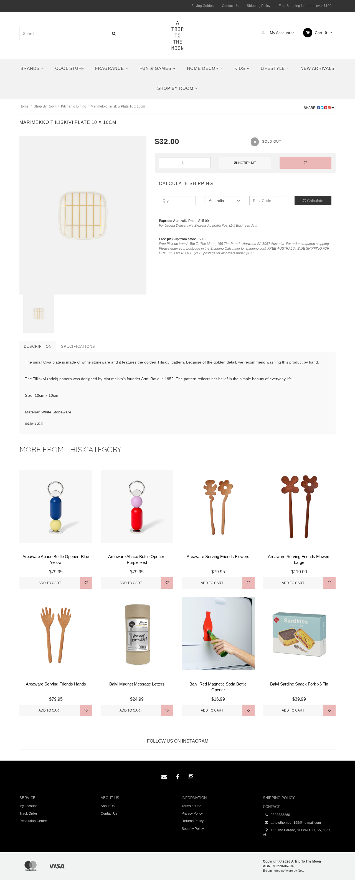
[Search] (114, 33)
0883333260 (280, 815)
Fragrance (110, 68)
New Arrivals (317, 68)
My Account (280, 32)
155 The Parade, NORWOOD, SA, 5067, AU (297, 832)
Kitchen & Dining (73, 106)
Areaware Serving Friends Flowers (218, 556)
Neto (301, 870)
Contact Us (230, 6)
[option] (82, 215)
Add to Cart (50, 583)
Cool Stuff (69, 68)
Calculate (314, 200)
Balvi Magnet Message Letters (136, 684)
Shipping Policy (258, 6)
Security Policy (193, 829)
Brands (31, 68)
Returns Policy (193, 821)
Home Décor (203, 68)
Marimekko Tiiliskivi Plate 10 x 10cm (118, 106)
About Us (108, 806)
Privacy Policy (192, 813)
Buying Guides (202, 6)
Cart (320, 32)
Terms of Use (191, 806)
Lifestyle (273, 68)
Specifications (78, 346)
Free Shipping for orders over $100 (305, 6)
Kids (240, 68)
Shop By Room (176, 88)
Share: (310, 108)
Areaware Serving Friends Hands (56, 684)
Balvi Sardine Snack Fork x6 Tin (299, 684)
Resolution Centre (33, 821)
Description (38, 346)
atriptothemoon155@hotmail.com (295, 823)
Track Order (28, 813)
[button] (339, 863)
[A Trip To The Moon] (177, 35)
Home (24, 106)
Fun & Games (156, 68)
